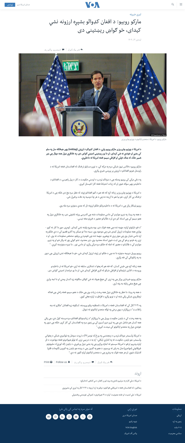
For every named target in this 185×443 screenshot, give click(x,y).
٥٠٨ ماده (178, 428)
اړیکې (179, 415)
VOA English (131, 428)
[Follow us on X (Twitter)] (83, 416)
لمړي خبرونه (135, 14)
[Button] (75, 49)
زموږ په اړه (177, 421)
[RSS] (62, 416)
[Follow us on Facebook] (89, 416)
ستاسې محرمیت (175, 433)
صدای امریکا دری (23, 5)
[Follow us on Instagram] (69, 416)
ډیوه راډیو (133, 421)
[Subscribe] (48, 416)
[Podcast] (55, 416)
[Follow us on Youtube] (76, 416)
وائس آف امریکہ (130, 433)
